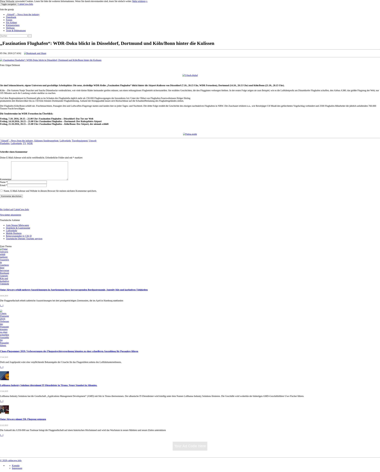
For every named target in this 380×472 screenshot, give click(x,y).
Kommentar (5, 179)
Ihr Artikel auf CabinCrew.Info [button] (14, 209)
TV (24, 143)
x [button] (146, 1)
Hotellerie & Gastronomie (18, 228)
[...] (1, 305)
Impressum (17, 468)
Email (2, 185)
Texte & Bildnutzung (16, 30)
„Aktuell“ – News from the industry (22, 14)
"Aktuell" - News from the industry (16, 140)
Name (3, 182)
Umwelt (92, 140)
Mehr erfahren (139, 1)
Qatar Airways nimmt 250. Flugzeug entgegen (23, 419)
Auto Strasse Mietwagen (17, 225)
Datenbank (11, 17)
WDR (30, 143)
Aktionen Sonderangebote (46, 140)
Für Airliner (11, 22)
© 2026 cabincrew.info (11, 460)
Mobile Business (14, 233)
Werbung (10, 28)
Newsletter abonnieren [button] (10, 215)
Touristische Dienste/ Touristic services (24, 238)
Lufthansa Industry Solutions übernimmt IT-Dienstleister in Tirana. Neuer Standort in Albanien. (48, 385)
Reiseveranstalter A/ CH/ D (19, 236)
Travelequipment (80, 140)
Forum (9, 20)
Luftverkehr (65, 140)
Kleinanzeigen (12, 25)
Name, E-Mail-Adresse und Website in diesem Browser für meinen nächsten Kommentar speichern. (50, 191)
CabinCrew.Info (25, 4)
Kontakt (15, 465)
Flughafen (5, 143)
